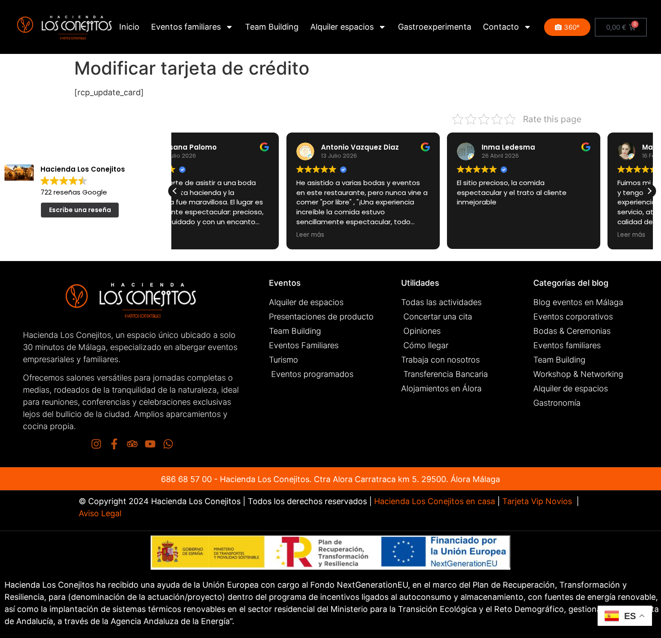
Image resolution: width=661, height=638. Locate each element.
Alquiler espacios (342, 26)
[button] (649, 191)
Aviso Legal (100, 513)
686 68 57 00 (186, 479)
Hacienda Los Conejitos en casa (434, 501)
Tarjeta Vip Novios (537, 501)
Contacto (501, 26)
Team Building (272, 26)
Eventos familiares (186, 26)
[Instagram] (96, 444)
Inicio (129, 26)
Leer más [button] (199, 235)
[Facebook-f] (114, 444)
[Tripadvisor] (132, 444)
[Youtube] (150, 444)
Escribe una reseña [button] (80, 209)
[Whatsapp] (168, 444)
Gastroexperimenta (434, 26)
